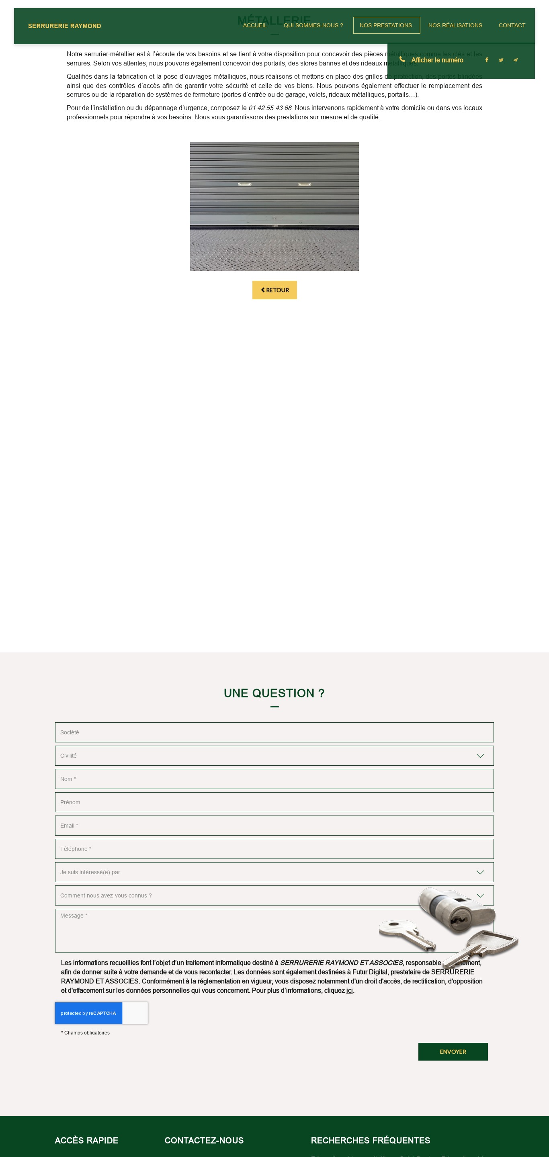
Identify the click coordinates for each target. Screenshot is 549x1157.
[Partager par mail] (515, 60)
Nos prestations (386, 25)
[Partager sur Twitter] (501, 60)
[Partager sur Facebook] (486, 60)
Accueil (255, 25)
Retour (277, 289)
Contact (512, 25)
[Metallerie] (274, 206)
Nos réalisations (455, 25)
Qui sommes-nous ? (313, 25)
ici (349, 990)
